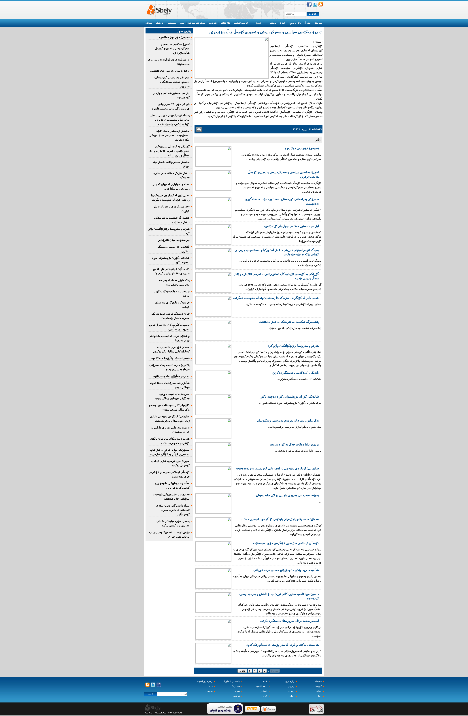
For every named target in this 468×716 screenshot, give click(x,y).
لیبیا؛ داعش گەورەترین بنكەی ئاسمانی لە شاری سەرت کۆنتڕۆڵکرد (173, 510)
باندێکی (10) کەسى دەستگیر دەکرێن (295, 372)
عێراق (319, 691)
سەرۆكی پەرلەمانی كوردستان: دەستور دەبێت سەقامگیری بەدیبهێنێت (172, 82)
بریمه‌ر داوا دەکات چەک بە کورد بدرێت (294, 444)
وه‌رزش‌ (291, 686)
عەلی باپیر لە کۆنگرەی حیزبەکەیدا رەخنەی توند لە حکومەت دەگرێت (276, 298)
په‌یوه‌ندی (209, 691)
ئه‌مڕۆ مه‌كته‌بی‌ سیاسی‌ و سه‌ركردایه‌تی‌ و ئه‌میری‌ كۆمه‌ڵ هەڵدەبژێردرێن (172, 48)
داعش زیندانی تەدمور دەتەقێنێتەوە (170, 70)
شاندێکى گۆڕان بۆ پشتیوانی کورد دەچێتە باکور (289, 396)
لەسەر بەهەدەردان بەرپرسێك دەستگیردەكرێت (289, 621)
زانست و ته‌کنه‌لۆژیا (232, 681)
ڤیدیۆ (265, 681)
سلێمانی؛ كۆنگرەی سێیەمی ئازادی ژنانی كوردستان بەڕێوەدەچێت (277, 468)
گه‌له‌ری (264, 696)
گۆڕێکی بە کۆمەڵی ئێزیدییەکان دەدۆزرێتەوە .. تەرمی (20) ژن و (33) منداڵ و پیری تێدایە (169, 151)
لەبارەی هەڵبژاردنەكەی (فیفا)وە (171, 376)
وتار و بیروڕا (289, 681)
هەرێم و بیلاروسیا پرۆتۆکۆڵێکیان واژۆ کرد (293, 345)
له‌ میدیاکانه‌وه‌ (261, 686)
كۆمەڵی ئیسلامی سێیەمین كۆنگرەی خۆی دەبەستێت (286, 543)
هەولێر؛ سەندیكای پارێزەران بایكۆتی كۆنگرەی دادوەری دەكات (280, 519)
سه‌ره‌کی (318, 681)
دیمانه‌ (292, 696)
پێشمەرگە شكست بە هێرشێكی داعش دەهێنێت (289, 322)
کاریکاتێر (263, 691)
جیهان (319, 696)
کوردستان (318, 686)
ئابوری (237, 691)
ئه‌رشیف (236, 696)
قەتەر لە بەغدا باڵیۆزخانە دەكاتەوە (170, 358)
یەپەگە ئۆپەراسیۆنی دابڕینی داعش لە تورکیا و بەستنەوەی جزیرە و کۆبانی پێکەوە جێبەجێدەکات (170, 120)
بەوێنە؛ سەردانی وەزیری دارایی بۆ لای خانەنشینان (287, 495)
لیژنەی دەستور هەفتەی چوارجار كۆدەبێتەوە (291, 226)
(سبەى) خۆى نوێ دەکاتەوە (302, 148)
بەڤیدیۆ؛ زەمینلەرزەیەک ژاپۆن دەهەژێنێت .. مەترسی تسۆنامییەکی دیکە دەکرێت (169, 135)
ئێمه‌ (211, 686)
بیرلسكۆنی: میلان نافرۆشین (174, 240)
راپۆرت (291, 691)
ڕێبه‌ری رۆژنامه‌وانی (204, 681)
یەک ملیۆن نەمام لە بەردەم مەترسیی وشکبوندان (288, 420)
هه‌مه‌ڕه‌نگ (235, 686)
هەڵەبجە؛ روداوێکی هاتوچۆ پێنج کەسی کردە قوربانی (286, 570)
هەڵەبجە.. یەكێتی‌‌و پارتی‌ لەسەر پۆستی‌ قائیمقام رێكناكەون (282, 645)
